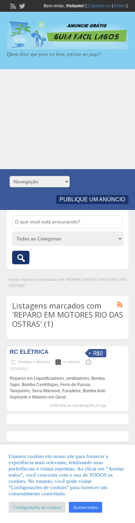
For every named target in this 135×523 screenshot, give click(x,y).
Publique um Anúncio (92, 199)
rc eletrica (71, 362)
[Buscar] (20, 257)
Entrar (119, 5)
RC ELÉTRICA (29, 352)
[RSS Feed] (12, 5)
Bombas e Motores (34, 362)
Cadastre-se (99, 5)
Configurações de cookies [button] (37, 507)
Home (14, 279)
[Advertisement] (67, 119)
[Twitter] (21, 5)
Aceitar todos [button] (85, 507)
